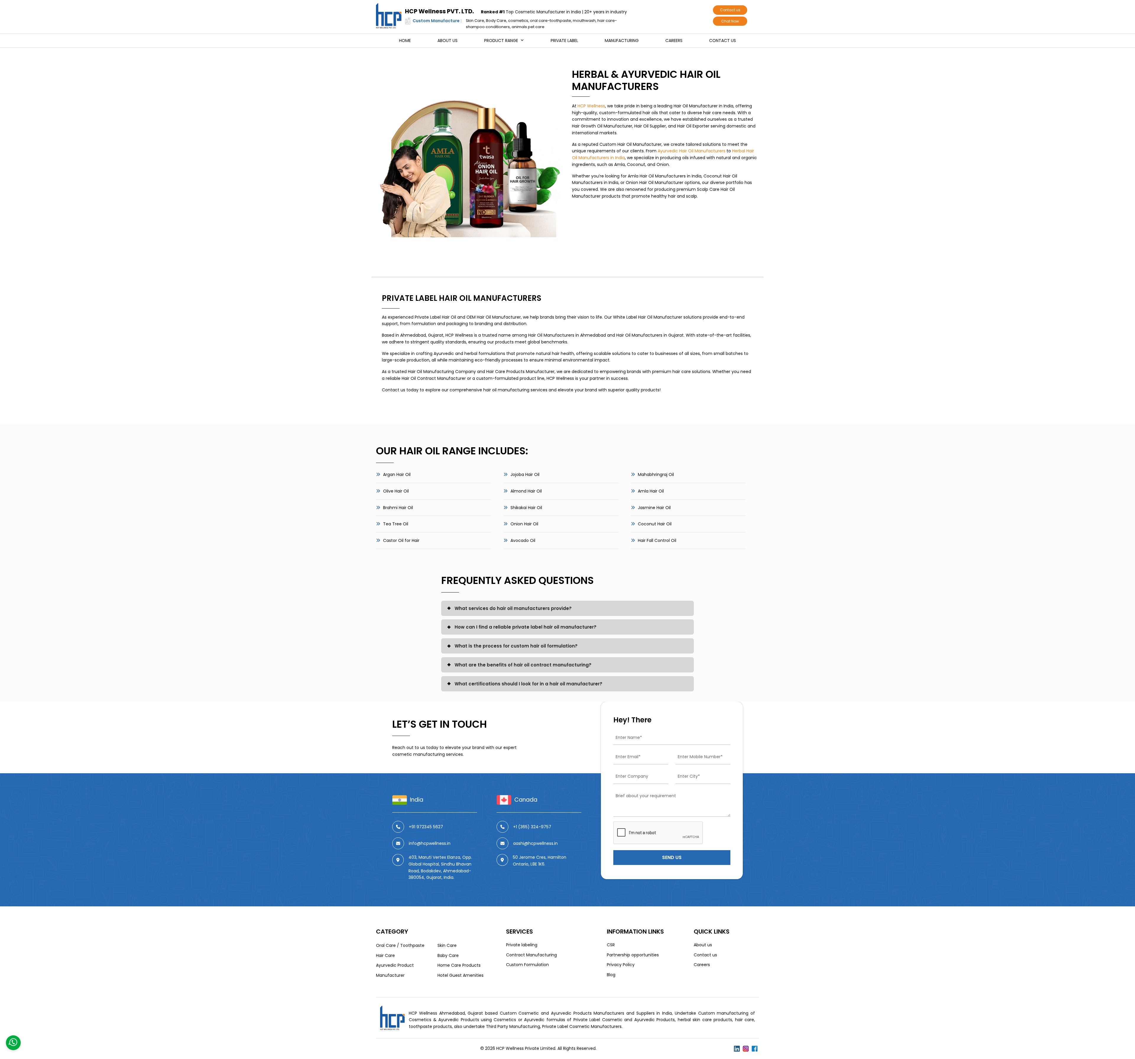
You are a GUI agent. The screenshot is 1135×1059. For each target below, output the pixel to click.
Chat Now (730, 21)
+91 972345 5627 (426, 827)
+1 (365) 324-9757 (532, 827)
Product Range (501, 40)
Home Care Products (459, 965)
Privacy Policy (621, 965)
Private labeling (521, 945)
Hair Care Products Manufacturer (520, 371)
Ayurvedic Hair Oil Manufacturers (691, 151)
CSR (611, 945)
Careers (673, 40)
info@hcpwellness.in (429, 843)
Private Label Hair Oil (435, 317)
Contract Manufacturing (531, 955)
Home (405, 40)
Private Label (564, 40)
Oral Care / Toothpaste (400, 945)
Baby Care (448, 955)
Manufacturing (622, 40)
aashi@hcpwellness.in (535, 843)
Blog (611, 975)
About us (447, 40)
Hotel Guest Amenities (460, 975)
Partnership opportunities (633, 955)
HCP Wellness (591, 106)
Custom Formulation (527, 965)
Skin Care (447, 945)
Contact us (730, 9)
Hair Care (385, 955)
